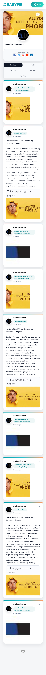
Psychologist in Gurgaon (22, 233)
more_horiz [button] (38, 84)
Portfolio (23, 76)
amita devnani (20, 84)
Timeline (13, 65)
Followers (33, 70)
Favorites (13, 70)
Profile (33, 65)
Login (37, 4)
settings (38, 14)
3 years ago (17, 93)
